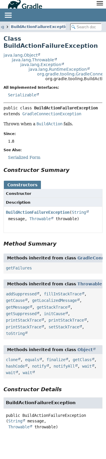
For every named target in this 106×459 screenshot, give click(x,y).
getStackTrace (52, 307)
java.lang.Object (20, 55)
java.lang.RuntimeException (58, 69)
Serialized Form (24, 157)
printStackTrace (23, 320)
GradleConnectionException (51, 113)
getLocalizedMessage (54, 300)
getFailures (19, 268)
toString (15, 333)
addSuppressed (21, 294)
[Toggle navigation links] (8, 15)
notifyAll (64, 366)
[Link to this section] (73, 170)
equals (32, 359)
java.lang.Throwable (33, 59)
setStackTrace (64, 327)
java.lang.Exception (40, 64)
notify (39, 366)
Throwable (40, 218)
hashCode (15, 366)
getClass (82, 359)
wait (87, 366)
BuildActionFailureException (40, 26)
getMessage (17, 307)
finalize (56, 359)
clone (12, 359)
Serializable (22, 95)
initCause (54, 313)
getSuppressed (21, 313)
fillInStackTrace (63, 294)
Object (85, 349)
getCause (15, 300)
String (79, 212)
